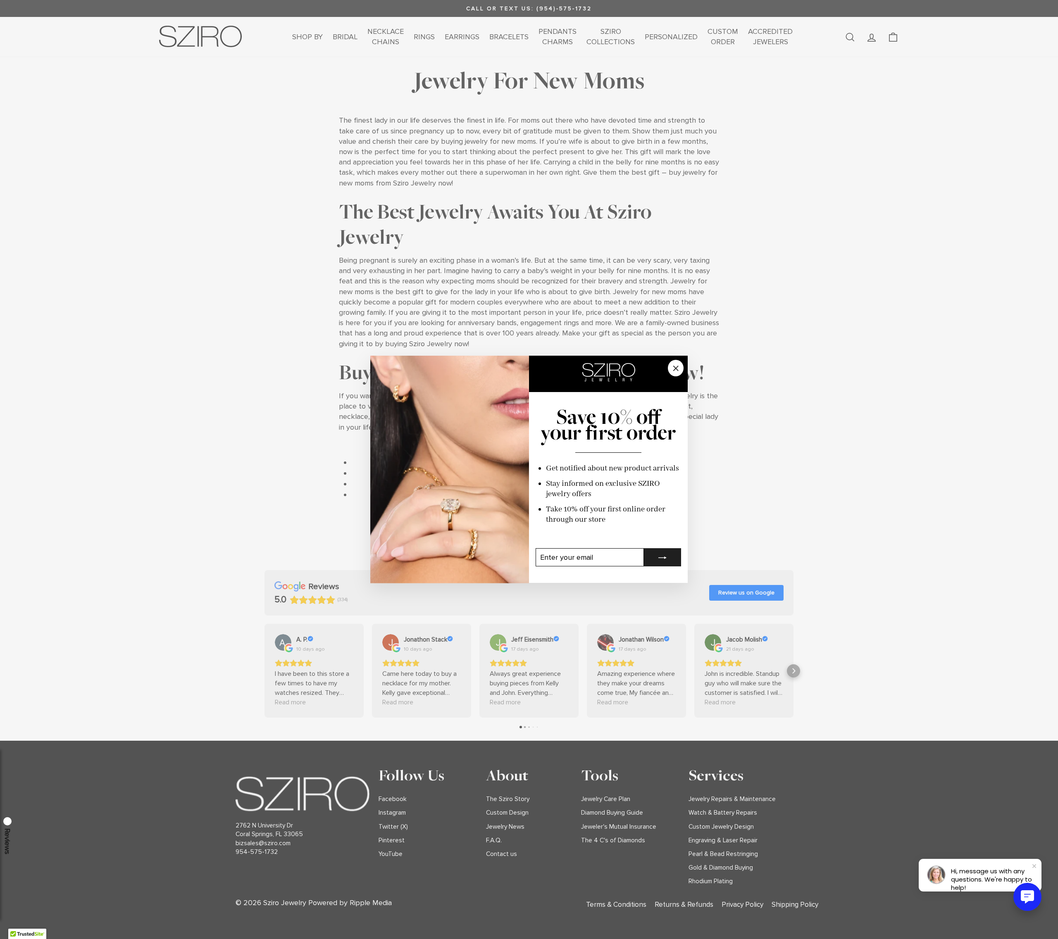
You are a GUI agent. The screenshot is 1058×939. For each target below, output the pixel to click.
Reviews (7, 841)
